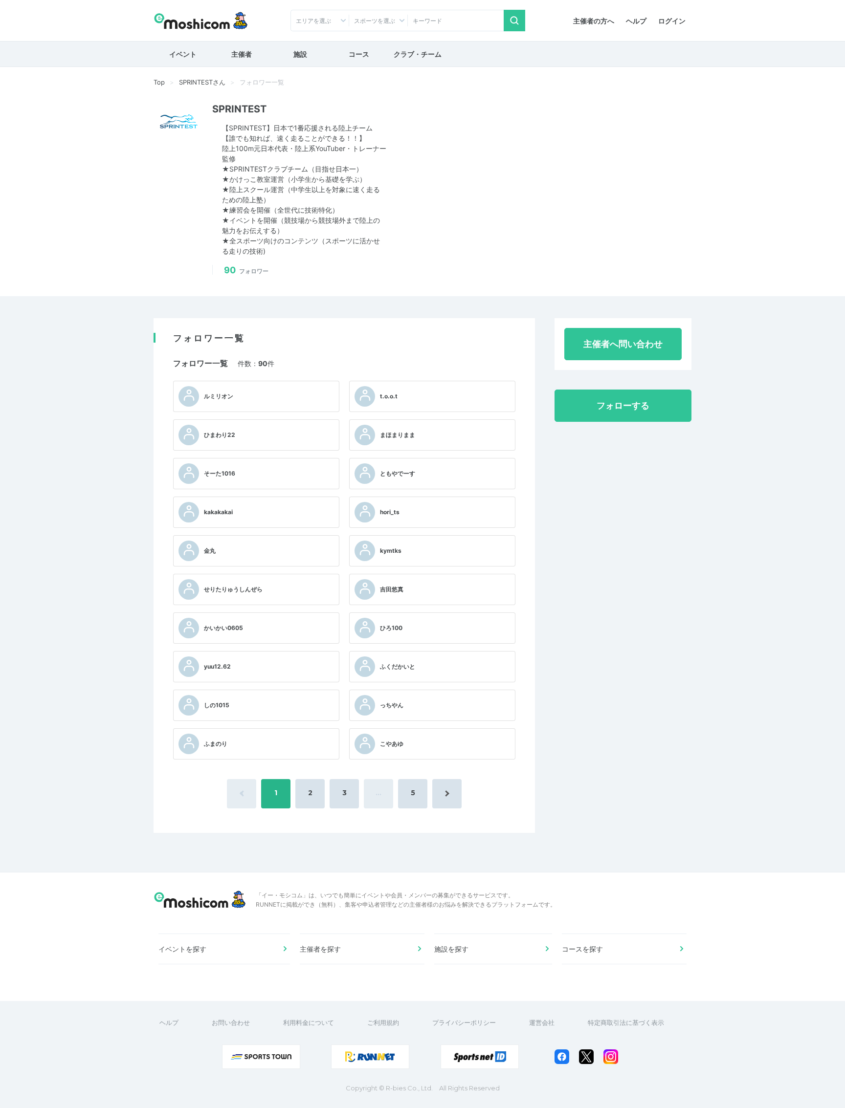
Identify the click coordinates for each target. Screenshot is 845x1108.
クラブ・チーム (418, 54)
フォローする (623, 405)
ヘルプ (636, 21)
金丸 (210, 550)
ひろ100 (391, 627)
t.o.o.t (389, 396)
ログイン (672, 21)
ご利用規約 (383, 1022)
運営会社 (542, 1022)
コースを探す (582, 949)
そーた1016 (219, 473)
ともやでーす (397, 473)
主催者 (241, 54)
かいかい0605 (223, 627)
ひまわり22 (219, 434)
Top (159, 82)
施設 (300, 54)
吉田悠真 (391, 589)
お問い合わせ (231, 1022)
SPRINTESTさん (202, 82)
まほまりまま (397, 434)
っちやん (391, 705)
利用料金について (308, 1022)
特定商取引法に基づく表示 (626, 1022)
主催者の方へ (593, 21)
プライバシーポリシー (464, 1022)
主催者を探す (320, 949)
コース (359, 54)
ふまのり (215, 743)
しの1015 (216, 705)
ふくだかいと (397, 666)
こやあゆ (391, 743)
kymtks (390, 550)
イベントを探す (182, 949)
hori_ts (390, 512)
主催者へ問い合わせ (623, 344)
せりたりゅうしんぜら (233, 589)
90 (246, 270)
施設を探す (451, 949)
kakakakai (218, 512)
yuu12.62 (217, 666)
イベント (183, 54)
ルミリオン (218, 396)
